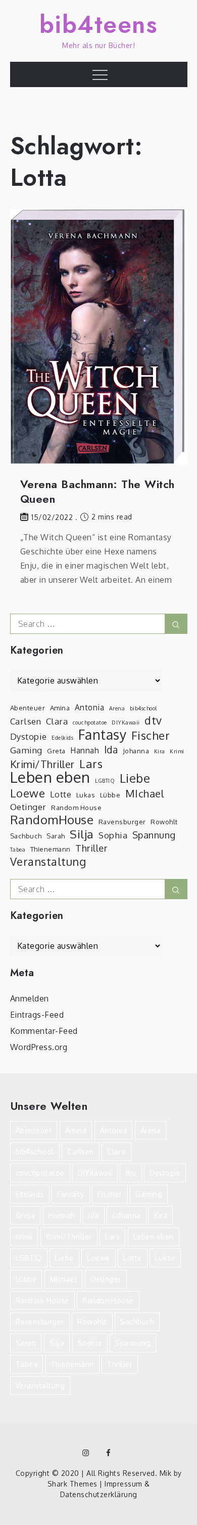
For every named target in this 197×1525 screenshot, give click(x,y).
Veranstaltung (48, 862)
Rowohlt (164, 821)
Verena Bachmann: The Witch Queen (97, 491)
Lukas (85, 794)
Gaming (26, 750)
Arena (117, 708)
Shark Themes (73, 1483)
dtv (153, 720)
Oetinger (28, 806)
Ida (111, 750)
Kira (159, 751)
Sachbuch (26, 835)
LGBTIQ (105, 780)
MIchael (144, 793)
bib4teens (98, 24)
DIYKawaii (126, 722)
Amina (60, 707)
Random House (76, 807)
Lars (91, 763)
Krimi (177, 751)
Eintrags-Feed (37, 1015)
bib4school (143, 708)
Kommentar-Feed (44, 1031)
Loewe (27, 793)
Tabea (18, 849)
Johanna (136, 750)
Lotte (61, 794)
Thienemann (50, 849)
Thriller (91, 848)
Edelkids (62, 737)
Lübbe (110, 794)
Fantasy (102, 735)
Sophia (112, 835)
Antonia (90, 707)
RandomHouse (52, 820)
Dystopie (28, 736)
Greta (56, 750)
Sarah (55, 835)
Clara (57, 721)
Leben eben (50, 777)
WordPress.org (39, 1047)
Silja (82, 834)
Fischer (150, 735)
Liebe (135, 778)
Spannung (154, 834)
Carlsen (25, 721)
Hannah (84, 750)
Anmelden (29, 998)
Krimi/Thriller (42, 764)
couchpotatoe (90, 722)
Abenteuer (27, 707)
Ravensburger (122, 821)
